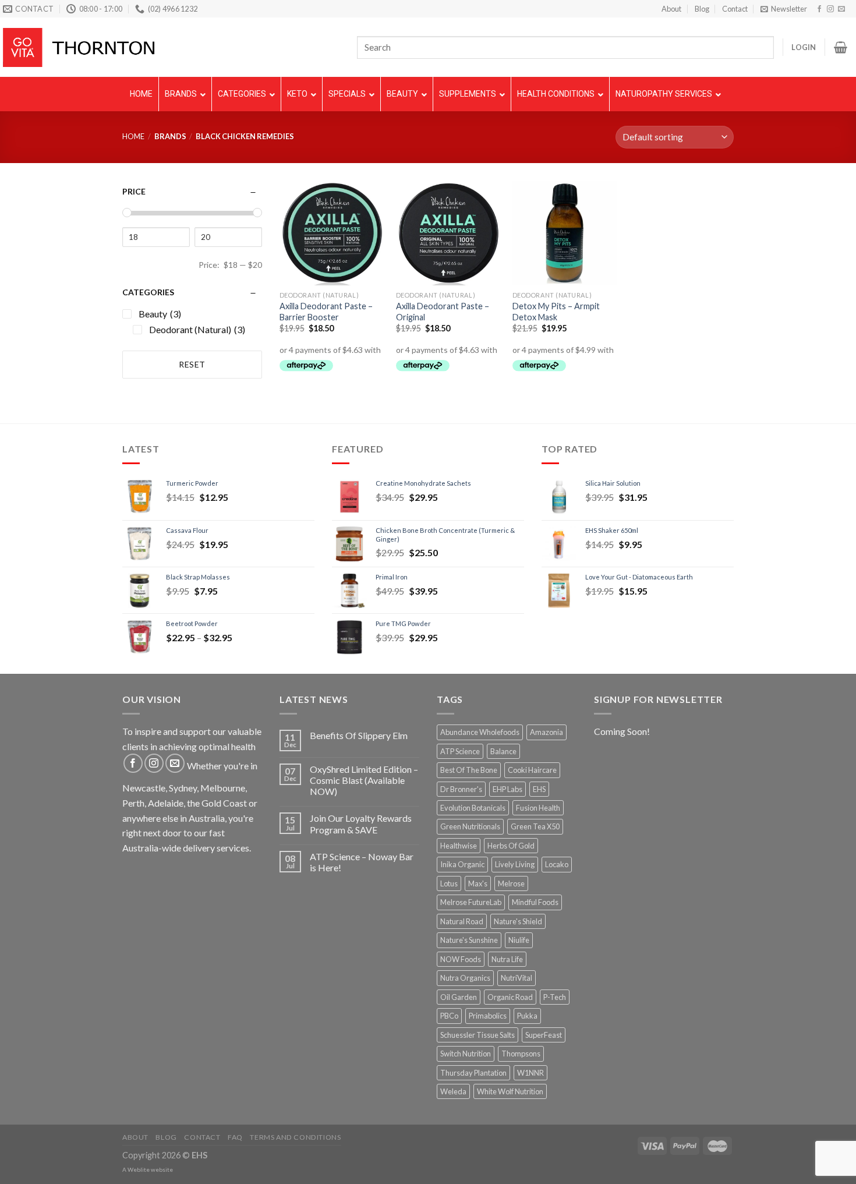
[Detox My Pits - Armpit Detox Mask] (564, 233)
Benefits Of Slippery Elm (359, 735)
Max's (477, 883)
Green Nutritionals (470, 826)
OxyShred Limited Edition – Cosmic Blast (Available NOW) (364, 780)
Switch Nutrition (465, 1053)
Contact (735, 8)
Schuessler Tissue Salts (477, 1035)
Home (133, 136)
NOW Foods (460, 959)
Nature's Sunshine (469, 940)
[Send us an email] (841, 9)
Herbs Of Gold (511, 845)
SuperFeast (543, 1035)
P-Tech (554, 997)
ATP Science (460, 751)
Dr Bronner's (461, 789)
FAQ (235, 1137)
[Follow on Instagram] (830, 9)
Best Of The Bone (468, 770)
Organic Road (510, 997)
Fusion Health (538, 807)
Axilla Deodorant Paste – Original (442, 311)
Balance (503, 751)
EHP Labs (507, 789)
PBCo (449, 1015)
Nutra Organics (465, 977)
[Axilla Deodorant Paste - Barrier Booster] (332, 233)
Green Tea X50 (535, 826)
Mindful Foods (535, 902)
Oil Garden (458, 997)
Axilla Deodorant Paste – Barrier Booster (326, 311)
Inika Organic (462, 864)
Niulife (518, 940)
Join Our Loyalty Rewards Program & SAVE (361, 823)
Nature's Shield (518, 921)
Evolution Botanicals (472, 807)
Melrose (511, 883)
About (671, 8)
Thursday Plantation (473, 1072)
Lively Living (515, 864)
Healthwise (458, 845)
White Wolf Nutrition (510, 1091)
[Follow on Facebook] (819, 9)
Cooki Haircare (532, 770)
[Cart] (840, 47)
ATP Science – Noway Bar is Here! (361, 862)
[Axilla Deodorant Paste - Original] (448, 233)
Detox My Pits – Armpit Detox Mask (556, 311)
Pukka (527, 1015)
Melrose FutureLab (470, 902)
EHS (539, 789)
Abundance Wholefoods (479, 732)
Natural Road (461, 921)
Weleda (453, 1091)
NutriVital (516, 977)
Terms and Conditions (295, 1137)
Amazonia (546, 732)
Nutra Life (507, 959)
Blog (702, 8)
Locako (556, 864)
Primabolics (488, 1015)
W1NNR (530, 1072)
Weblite (139, 1169)
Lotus (449, 883)
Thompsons (520, 1053)
